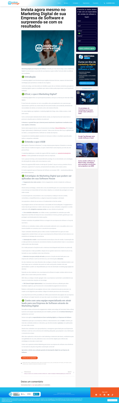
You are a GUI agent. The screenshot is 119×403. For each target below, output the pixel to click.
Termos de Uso (77, 400)
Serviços (66, 3)
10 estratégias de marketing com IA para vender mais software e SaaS (85, 110)
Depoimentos (86, 3)
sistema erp (55, 362)
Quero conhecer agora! (86, 48)
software (61, 362)
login (33, 385)
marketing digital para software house (40, 362)
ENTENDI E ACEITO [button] (112, 400)
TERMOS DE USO (59, 393)
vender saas (25, 364)
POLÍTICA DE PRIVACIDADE (67, 393)
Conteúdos (75, 3)
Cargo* (79, 40)
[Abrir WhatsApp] (115, 399)
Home (59, 3)
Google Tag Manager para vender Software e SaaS (86, 137)
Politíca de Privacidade (7, 401)
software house (67, 362)
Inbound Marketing (60, 128)
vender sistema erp (33, 364)
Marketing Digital (27, 362)
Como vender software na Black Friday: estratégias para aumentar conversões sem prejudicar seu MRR (87, 163)
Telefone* (80, 30)
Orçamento (95, 3)
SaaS (51, 362)
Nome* (79, 21)
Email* (79, 25)
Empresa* (80, 35)
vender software (42, 364)
